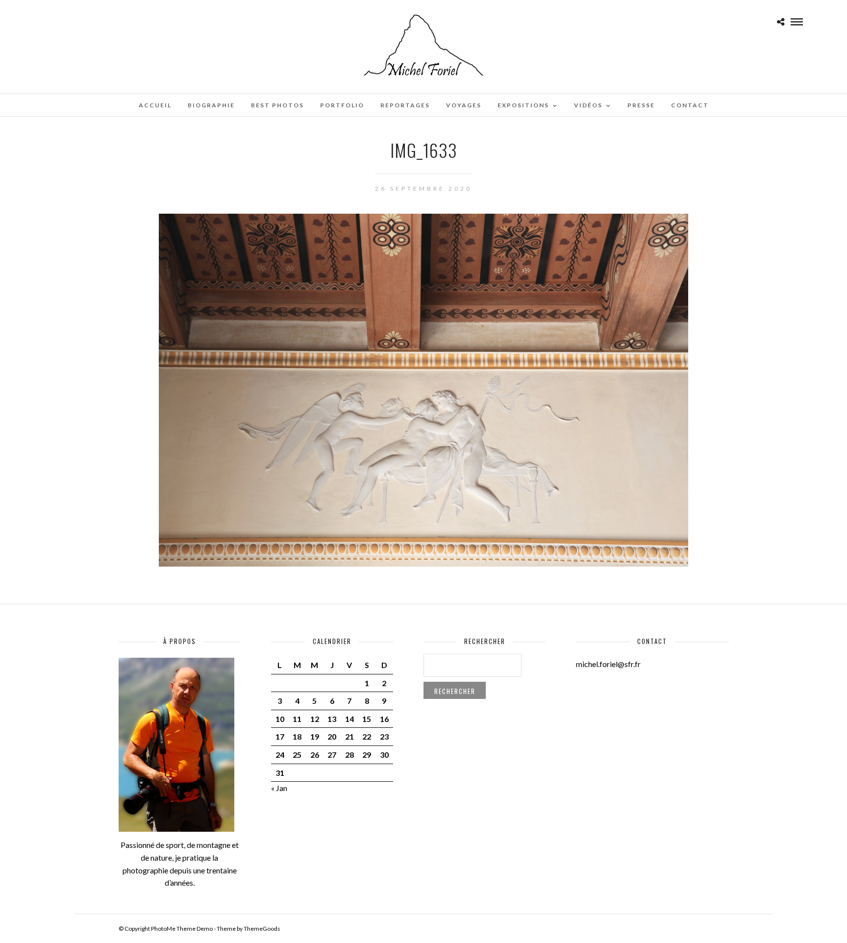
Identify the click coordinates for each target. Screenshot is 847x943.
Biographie (211, 105)
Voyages (463, 105)
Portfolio (342, 105)
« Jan (279, 788)
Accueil (155, 105)
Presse (641, 105)
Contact (690, 105)
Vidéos (588, 105)
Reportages (405, 105)
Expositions (523, 105)
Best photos (277, 105)
